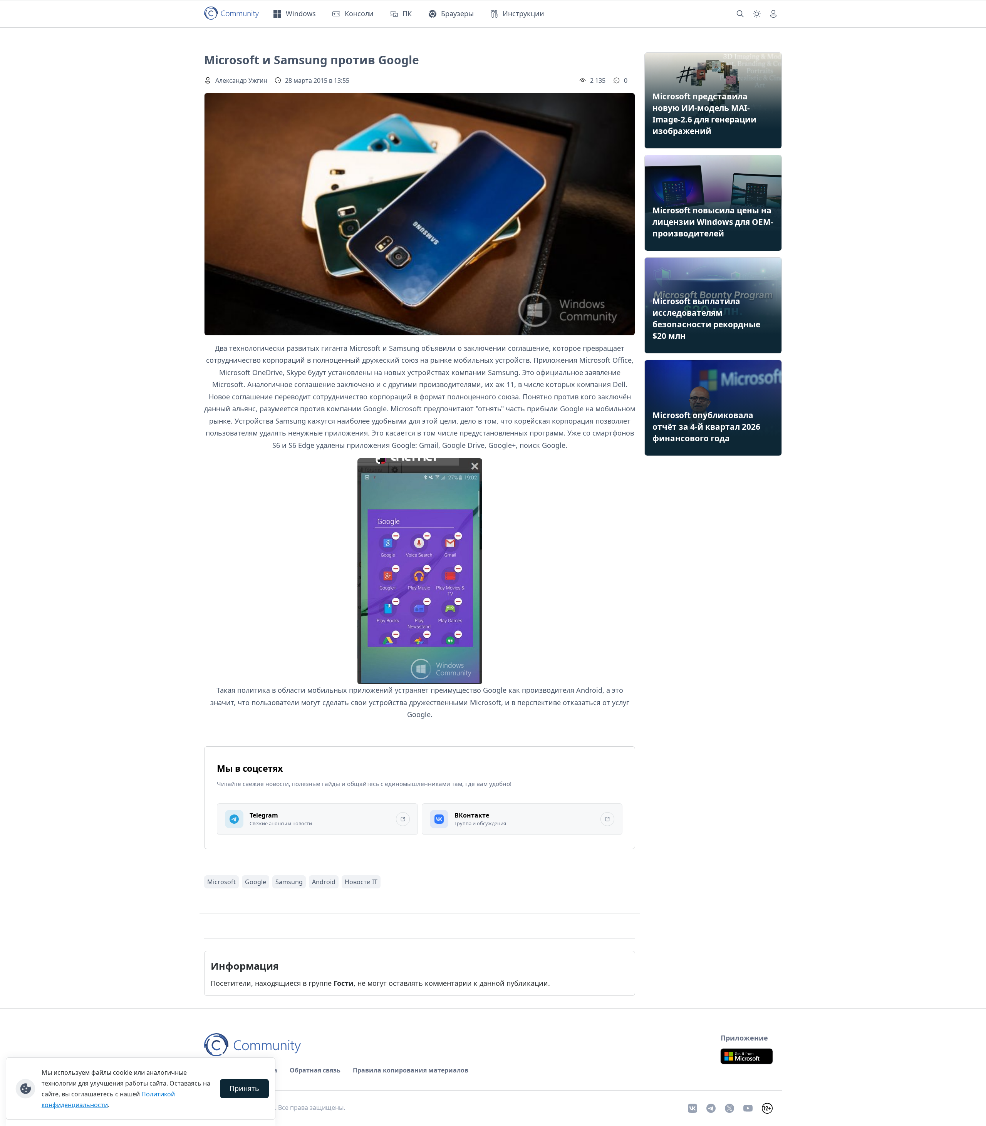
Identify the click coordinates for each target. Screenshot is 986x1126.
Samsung (289, 882)
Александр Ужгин (241, 80)
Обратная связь (315, 1070)
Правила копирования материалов (410, 1070)
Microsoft (221, 882)
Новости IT (361, 882)
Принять (244, 1088)
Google (255, 882)
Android (323, 882)
